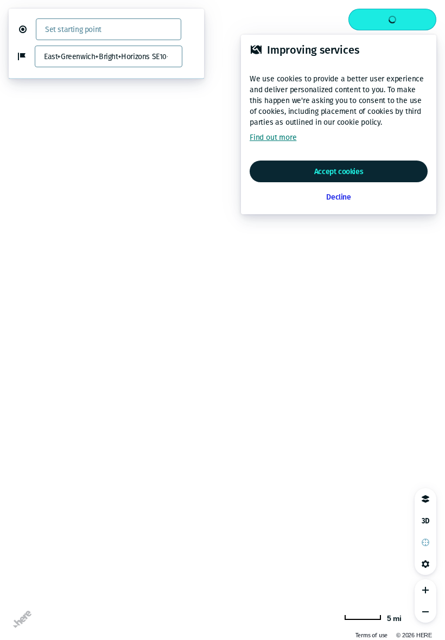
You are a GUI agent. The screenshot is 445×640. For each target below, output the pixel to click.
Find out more (273, 137)
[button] (27, 29)
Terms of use (371, 635)
